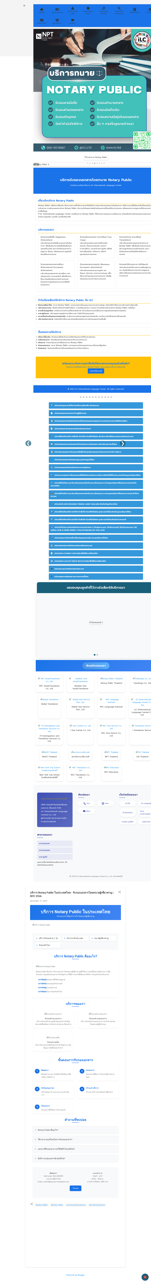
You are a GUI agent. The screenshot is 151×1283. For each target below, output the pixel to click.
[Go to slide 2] (97, 655)
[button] (119, 892)
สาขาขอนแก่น (44, 850)
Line (107, 803)
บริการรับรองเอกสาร (97, 1205)
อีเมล (88, 811)
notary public (128, 821)
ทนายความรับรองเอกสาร (76, 1205)
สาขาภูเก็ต (43, 857)
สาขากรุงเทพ (44, 843)
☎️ (145, 1277)
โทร (88, 803)
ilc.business (128, 812)
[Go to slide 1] (94, 655)
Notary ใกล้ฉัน (57, 1205)
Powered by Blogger (75, 1275)
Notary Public (42, 1205)
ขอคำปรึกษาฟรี (96, 371)
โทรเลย (75, 1188)
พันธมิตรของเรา (96, 666)
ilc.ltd (127, 803)
